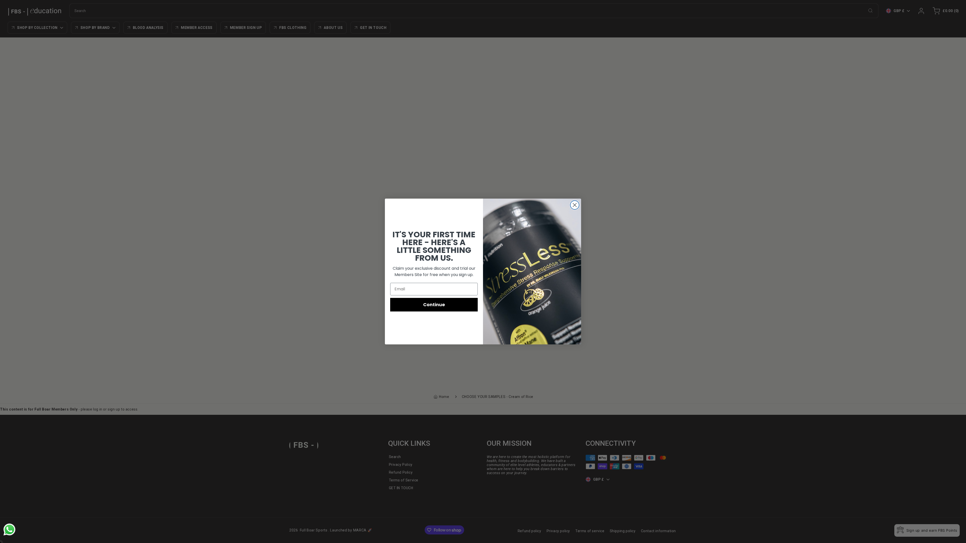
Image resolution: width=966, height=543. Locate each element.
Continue (434, 304)
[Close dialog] (574, 205)
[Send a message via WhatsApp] (9, 529)
